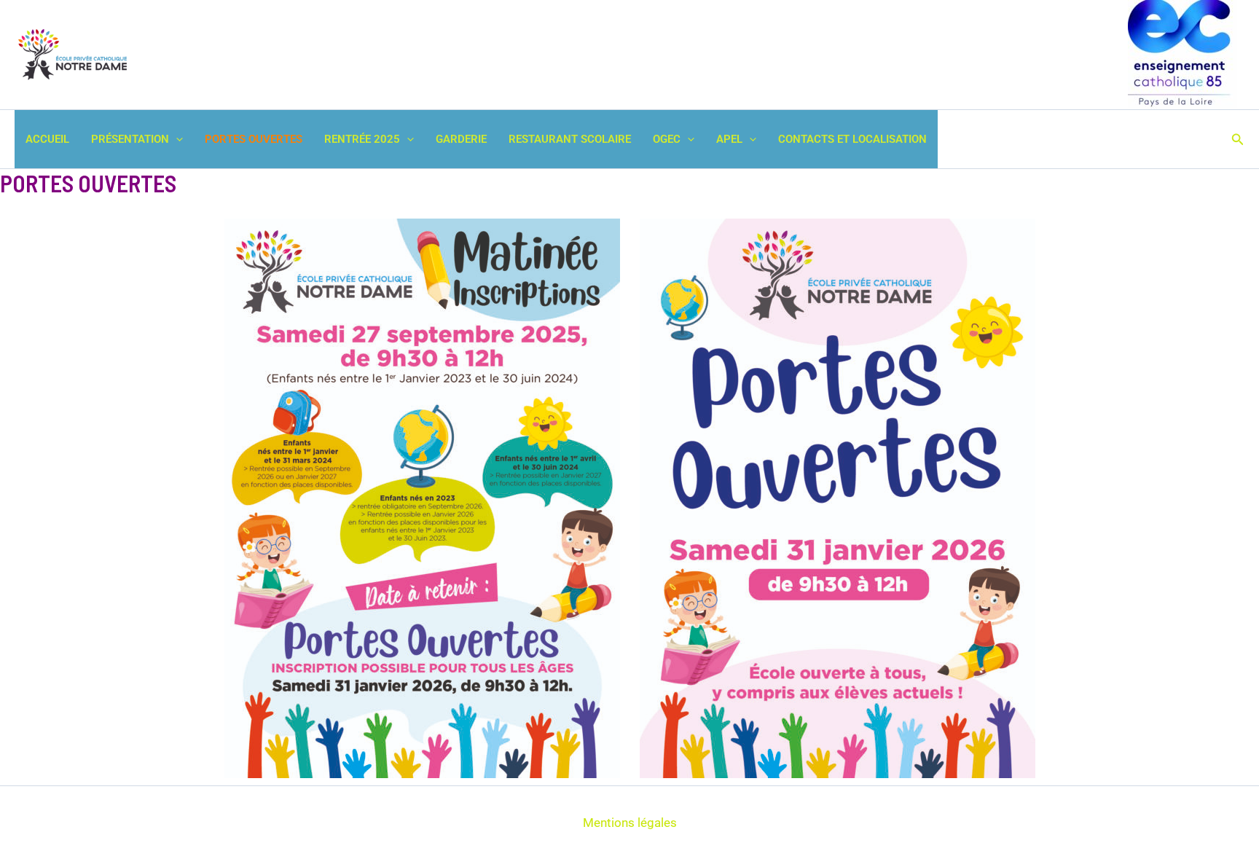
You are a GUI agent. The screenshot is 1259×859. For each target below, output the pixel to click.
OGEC (667, 139)
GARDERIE (461, 139)
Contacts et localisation (852, 139)
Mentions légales (630, 822)
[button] (176, 139)
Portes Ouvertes (253, 139)
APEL (729, 139)
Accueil (47, 139)
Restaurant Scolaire (570, 139)
